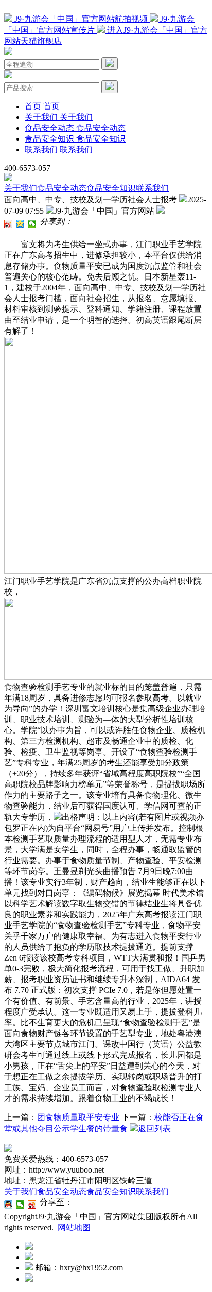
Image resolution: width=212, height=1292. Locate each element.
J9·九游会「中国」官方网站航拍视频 (81, 18)
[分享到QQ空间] (20, 224)
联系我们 (152, 188)
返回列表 (154, 1128)
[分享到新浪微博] (8, 224)
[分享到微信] (32, 224)
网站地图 (74, 1227)
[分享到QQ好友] (8, 1204)
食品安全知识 (111, 188)
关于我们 (20, 188)
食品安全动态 (61, 188)
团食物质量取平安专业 (78, 1117)
